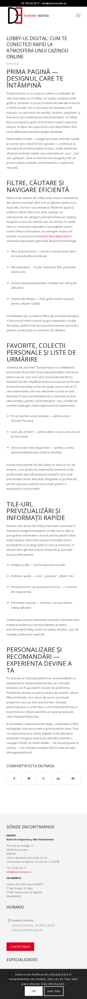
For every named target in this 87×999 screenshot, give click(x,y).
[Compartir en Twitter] (29, 778)
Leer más (54, 991)
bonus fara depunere (54, 236)
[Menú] (78, 15)
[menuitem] (78, 15)
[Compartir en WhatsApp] (43, 778)
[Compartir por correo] (73, 778)
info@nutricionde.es (54, 3)
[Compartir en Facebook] (14, 778)
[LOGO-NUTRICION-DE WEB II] (36, 15)
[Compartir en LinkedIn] (58, 778)
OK (34, 991)
